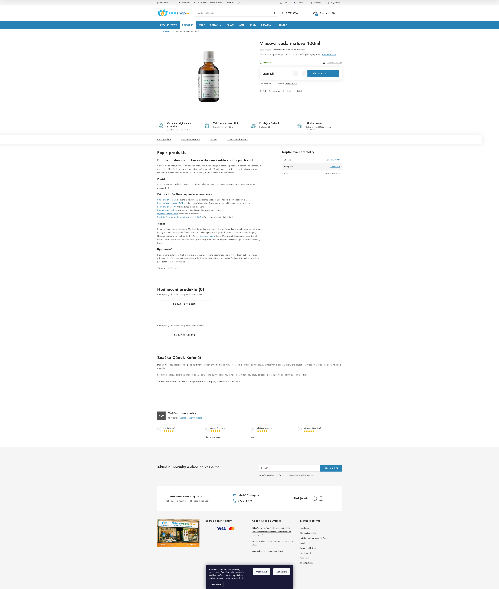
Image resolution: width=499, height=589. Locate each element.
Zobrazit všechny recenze (191, 417)
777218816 (292, 13)
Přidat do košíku (323, 73)
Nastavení (216, 584)
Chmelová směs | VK (166, 199)
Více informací (329, 54)
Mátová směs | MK (165, 210)
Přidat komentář (184, 335)
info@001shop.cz (248, 495)
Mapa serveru (305, 558)
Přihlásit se (331, 468)
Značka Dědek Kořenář (237, 139)
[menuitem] (168, 25)
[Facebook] (315, 498)
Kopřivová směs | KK (166, 206)
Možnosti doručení (334, 62)
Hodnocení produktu (190, 139)
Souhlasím (282, 571)
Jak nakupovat (162, 2)
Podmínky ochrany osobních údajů (208, 2)
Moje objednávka (306, 562)
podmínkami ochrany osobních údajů (298, 475)
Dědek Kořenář (291, 83)
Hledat (273, 13)
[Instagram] (321, 498)
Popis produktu (164, 139)
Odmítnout (261, 571)
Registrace (335, 2)
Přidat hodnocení (184, 304)
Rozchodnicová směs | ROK (170, 203)
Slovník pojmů (305, 553)
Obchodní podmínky (181, 2)
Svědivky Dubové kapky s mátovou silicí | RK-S (179, 217)
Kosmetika (335, 166)
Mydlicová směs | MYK (167, 213)
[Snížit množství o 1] (295, 73)
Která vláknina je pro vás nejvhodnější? (268, 551)
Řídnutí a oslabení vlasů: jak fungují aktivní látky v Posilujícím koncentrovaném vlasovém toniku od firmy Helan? (272, 531)
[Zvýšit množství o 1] (304, 73)
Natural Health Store (308, 548)
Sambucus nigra (207, 236)
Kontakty (230, 2)
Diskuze (213, 139)
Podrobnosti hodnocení (296, 49)
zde (242, 578)
